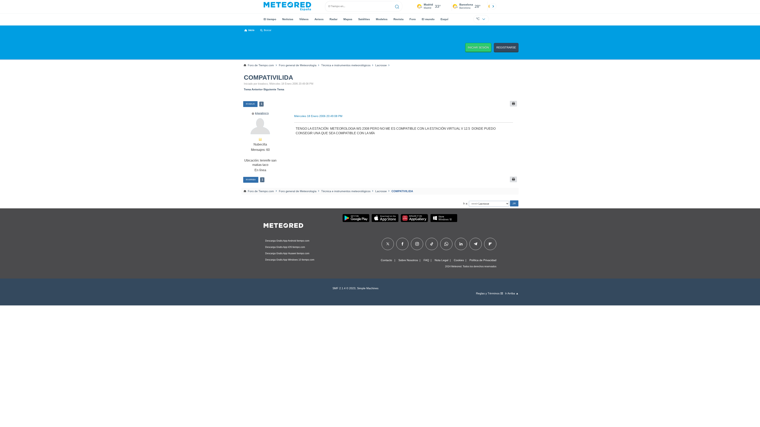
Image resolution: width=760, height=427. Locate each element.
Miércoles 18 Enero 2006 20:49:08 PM (318, 116)
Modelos (382, 19)
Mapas (347, 19)
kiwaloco (262, 113)
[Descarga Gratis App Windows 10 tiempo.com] (443, 218)
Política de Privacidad (482, 260)
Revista (398, 19)
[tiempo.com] (287, 6)
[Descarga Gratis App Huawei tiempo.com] (414, 218)
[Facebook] (402, 244)
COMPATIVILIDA (268, 77)
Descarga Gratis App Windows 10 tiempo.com (289, 259)
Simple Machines (367, 288)
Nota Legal (441, 260)
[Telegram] (475, 244)
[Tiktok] (431, 244)
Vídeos (304, 19)
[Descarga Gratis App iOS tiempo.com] (385, 218)
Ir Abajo (250, 104)
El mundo (428, 19)
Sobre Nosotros (408, 260)
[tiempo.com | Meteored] (283, 225)
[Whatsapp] (446, 244)
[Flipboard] (490, 244)
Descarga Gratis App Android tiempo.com (287, 240)
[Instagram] (417, 244)
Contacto (386, 260)
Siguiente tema (273, 89)
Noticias (287, 19)
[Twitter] (387, 244)
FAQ (426, 260)
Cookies (459, 260)
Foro (412, 19)
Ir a (465, 203)
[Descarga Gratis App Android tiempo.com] (356, 218)
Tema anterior (253, 89)
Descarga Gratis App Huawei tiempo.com (287, 253)
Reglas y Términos (488, 293)
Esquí (444, 19)
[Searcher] (397, 6)
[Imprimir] (513, 104)
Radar (333, 19)
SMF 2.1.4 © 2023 (343, 288)
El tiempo (270, 19)
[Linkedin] (461, 244)
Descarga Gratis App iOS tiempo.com (285, 247)
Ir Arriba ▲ (512, 293)
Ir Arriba (251, 180)
